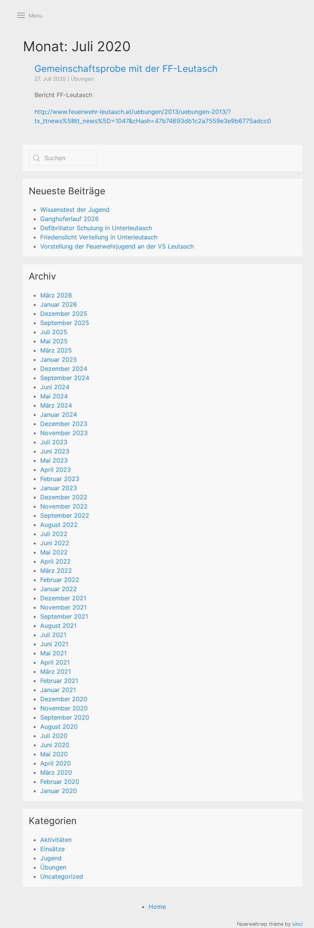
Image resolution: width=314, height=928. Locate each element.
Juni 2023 (54, 451)
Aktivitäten (56, 839)
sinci (297, 924)
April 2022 (55, 561)
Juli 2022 (53, 534)
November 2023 (64, 433)
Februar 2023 (59, 479)
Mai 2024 (54, 396)
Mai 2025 (54, 341)
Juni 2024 (54, 387)
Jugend (51, 858)
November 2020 (64, 708)
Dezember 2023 (63, 423)
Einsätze (52, 849)
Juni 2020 (54, 745)
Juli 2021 (53, 635)
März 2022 (56, 570)
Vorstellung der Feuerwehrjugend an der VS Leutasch (117, 246)
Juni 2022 (54, 543)
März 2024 (56, 405)
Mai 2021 (53, 653)
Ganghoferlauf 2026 (69, 219)
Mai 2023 (54, 460)
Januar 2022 (58, 589)
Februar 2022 (59, 579)
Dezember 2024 (63, 368)
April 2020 (55, 763)
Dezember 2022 (63, 497)
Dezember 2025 (63, 313)
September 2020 (64, 717)
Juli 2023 (53, 442)
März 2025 (56, 350)
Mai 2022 (54, 552)
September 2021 (64, 616)
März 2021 (55, 671)
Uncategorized (61, 876)
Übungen (82, 78)
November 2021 (63, 607)
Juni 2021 (54, 644)
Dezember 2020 (63, 699)
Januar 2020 (58, 791)
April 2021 (55, 662)
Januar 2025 (58, 359)
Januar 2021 (58, 690)
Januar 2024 (58, 414)
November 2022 (64, 506)
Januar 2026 (58, 304)
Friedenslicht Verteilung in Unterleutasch (98, 237)
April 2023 (55, 469)
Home (157, 906)
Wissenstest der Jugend (75, 209)
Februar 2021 (59, 680)
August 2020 (59, 726)
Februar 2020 (59, 781)
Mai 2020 (54, 754)
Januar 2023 (58, 488)
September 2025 (64, 323)
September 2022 (64, 515)
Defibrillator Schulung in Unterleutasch (96, 228)
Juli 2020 (53, 735)
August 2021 (58, 625)
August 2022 (59, 524)
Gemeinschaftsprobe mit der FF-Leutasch (126, 68)
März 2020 (56, 772)
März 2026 (56, 295)
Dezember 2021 (63, 598)
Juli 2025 (53, 332)
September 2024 (64, 378)
